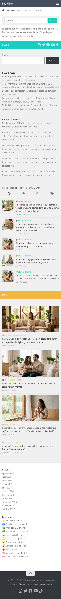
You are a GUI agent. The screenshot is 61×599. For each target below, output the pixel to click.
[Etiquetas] (52, 194)
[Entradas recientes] (9, 194)
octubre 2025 (8, 509)
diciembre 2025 (9, 502)
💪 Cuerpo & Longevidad (14, 538)
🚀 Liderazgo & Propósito (14, 545)
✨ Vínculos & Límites (12, 520)
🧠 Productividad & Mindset (15, 335)
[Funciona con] (20, 584)
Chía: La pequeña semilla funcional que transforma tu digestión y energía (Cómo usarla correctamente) (34, 227)
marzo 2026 (8, 491)
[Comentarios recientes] (37, 194)
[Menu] (57, 3)
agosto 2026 (8, 473)
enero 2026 (7, 498)
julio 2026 (6, 477)
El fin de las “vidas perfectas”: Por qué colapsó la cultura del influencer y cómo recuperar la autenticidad (26, 136)
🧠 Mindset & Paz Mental (13, 424)
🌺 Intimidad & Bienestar (13, 380)
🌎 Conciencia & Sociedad (14, 524)
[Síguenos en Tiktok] (57, 44)
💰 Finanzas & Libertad (13, 542)
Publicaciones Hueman (44, 584)
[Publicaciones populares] (23, 194)
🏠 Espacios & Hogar (12, 535)
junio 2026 (7, 480)
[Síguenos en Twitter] (43, 44)
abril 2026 (7, 487)
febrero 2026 (8, 495)
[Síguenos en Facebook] (48, 44)
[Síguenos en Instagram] (39, 44)
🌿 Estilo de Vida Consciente (15, 442)
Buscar (5, 55)
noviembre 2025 (10, 505)
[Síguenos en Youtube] (52, 44)
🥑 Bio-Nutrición (23, 201)
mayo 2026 (7, 484)
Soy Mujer (7, 3)
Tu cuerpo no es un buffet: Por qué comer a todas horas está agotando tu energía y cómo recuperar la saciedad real (29, 149)
